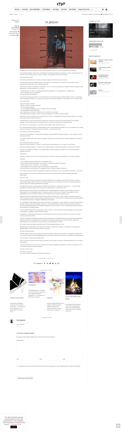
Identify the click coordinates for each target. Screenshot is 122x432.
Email (41, 359)
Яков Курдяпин (21, 320)
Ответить (19, 327)
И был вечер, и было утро (105, 68)
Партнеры (72, 9)
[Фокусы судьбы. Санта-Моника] (93, 62)
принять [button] (13, 427)
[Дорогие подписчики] (93, 84)
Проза (17, 9)
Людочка (50, 298)
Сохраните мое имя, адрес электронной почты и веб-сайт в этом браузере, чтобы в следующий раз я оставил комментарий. (49, 366)
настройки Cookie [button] (16, 424)
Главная (11, 14)
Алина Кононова (15, 27)
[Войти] (103, 9)
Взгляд (56, 9)
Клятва (101, 90)
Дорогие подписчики (105, 82)
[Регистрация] (106, 9)
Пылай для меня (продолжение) (103, 75)
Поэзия (25, 9)
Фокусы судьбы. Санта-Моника (106, 60)
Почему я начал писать (17, 298)
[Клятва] (93, 92)
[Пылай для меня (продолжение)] (93, 77)
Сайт (64, 359)
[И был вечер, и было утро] (93, 69)
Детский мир (35, 9)
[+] (18, 284)
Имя (18, 359)
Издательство (83, 9)
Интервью (46, 9)
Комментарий (20, 340)
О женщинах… (32, 285)
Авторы (64, 9)
